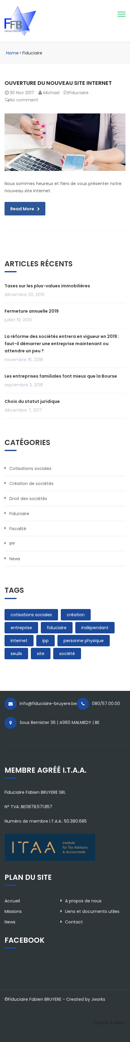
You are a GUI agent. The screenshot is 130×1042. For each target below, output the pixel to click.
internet (19, 641)
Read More (22, 209)
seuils (16, 654)
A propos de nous (83, 901)
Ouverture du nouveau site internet (58, 83)
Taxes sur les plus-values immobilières (47, 286)
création (76, 615)
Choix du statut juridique (32, 401)
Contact (74, 922)
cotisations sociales (31, 615)
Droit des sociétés (28, 499)
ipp (45, 641)
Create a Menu (109, 1023)
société (67, 654)
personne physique (83, 641)
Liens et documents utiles (92, 911)
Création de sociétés (31, 484)
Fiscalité (17, 529)
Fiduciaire (79, 93)
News (14, 559)
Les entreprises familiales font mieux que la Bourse (61, 376)
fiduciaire (57, 628)
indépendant (95, 628)
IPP (12, 544)
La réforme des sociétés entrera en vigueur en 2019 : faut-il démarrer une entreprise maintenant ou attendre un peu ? (62, 343)
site (40, 654)
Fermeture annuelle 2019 (32, 311)
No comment (24, 100)
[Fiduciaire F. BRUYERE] (31, 20)
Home (12, 53)
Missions (13, 911)
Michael (51, 93)
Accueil (12, 901)
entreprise (21, 628)
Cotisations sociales (30, 468)
